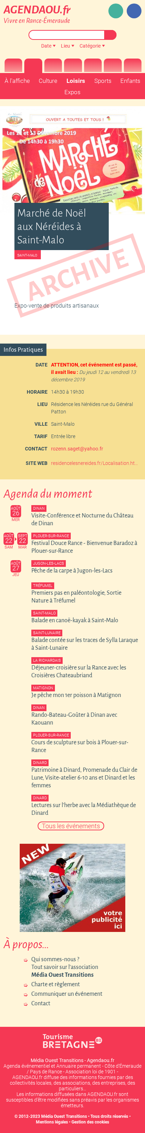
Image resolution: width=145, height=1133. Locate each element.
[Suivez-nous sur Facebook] (134, 11)
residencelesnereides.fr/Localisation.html (95, 463)
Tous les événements (71, 826)
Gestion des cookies (90, 1122)
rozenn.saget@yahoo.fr (77, 449)
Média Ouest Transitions (64, 1116)
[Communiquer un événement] (115, 11)
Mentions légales (52, 1122)
